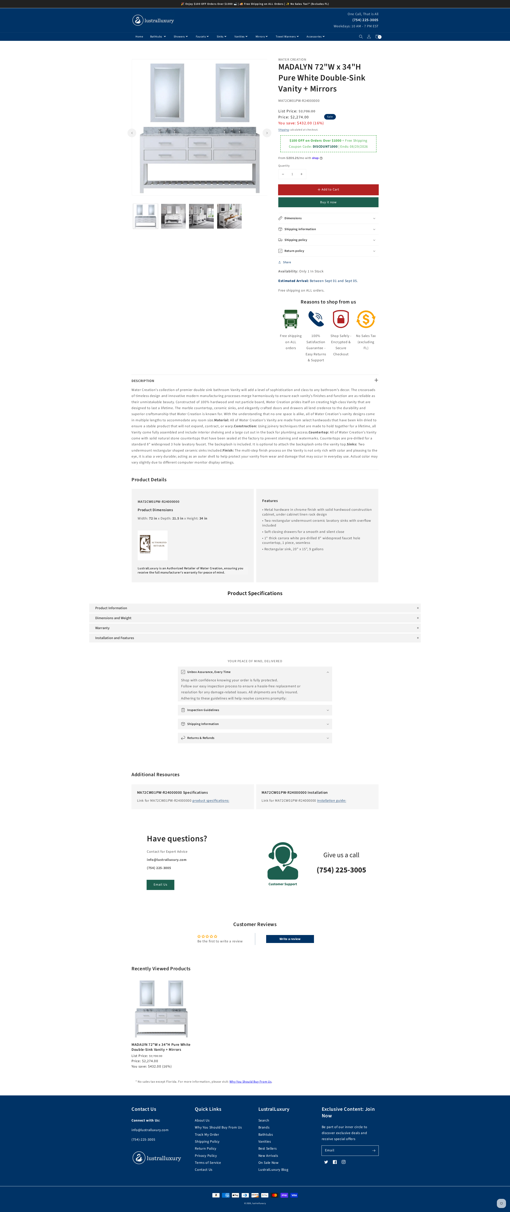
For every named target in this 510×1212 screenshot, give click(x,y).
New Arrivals (268, 1155)
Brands (264, 1127)
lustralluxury (259, 1203)
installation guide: (331, 800)
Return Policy (205, 1148)
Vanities (239, 37)
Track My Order (207, 1134)
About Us (202, 1120)
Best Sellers (267, 1148)
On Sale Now (268, 1162)
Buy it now (328, 202)
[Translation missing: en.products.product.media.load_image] (145, 216)
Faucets (201, 37)
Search (263, 1120)
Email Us (160, 884)
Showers (179, 37)
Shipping (283, 130)
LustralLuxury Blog (273, 1169)
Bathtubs (156, 37)
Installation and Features (114, 637)
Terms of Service (208, 1162)
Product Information (111, 608)
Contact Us (203, 1169)
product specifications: (210, 800)
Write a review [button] (290, 939)
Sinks (220, 37)
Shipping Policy (207, 1141)
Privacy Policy (206, 1155)
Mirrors (260, 37)
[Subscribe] (374, 1150)
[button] (361, 36)
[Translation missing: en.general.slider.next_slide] (267, 132)
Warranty (102, 628)
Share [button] (287, 262)
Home (139, 37)
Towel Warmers (286, 37)
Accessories (314, 37)
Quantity (284, 166)
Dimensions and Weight (113, 618)
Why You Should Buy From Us (251, 1081)
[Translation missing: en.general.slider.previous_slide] (132, 132)
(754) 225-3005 (365, 20)
